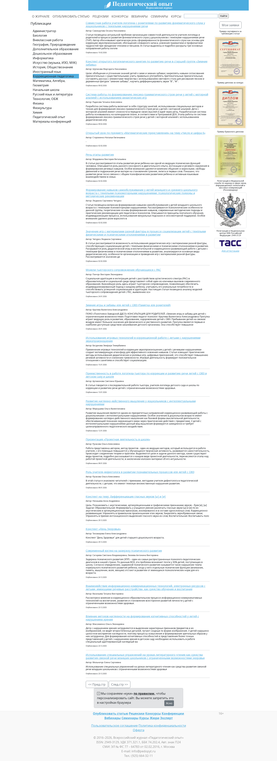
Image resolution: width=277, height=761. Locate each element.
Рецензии (137, 713)
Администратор (44, 31)
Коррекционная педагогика (53, 76)
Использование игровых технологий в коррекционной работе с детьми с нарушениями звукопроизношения (143, 339)
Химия (37, 112)
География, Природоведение (54, 44)
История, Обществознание (53, 67)
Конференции (173, 713)
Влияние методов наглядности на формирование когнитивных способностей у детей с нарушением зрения (142, 617)
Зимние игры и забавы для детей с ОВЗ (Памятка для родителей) (128, 305)
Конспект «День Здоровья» (103, 529)
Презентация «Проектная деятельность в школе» (118, 439)
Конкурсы (153, 713)
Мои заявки (230, 25)
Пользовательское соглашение (114, 725)
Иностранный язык (47, 72)
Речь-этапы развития (100, 154)
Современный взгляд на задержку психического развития (124, 550)
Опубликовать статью (110, 713)
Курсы (144, 718)
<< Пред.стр (97, 684)
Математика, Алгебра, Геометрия (49, 83)
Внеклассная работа (48, 40)
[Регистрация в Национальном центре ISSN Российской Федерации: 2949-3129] (230, 243)
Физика (38, 103)
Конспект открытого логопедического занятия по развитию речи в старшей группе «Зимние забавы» (146, 63)
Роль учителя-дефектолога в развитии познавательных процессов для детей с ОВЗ (140, 472)
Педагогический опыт (49, 117)
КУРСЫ (176, 16)
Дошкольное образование (52, 53)
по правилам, (144, 693)
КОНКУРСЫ (120, 16)
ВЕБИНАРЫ (139, 16)
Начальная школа (46, 90)
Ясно (169, 703)
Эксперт (166, 718)
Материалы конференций (52, 121)
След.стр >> (119, 684)
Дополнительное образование (56, 49)
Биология (40, 35)
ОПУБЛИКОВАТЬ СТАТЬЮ (71, 16)
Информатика (43, 58)
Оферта (138, 730)
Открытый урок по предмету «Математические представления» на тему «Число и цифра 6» (145, 133)
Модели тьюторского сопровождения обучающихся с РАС (123, 270)
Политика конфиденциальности (162, 725)
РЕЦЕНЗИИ (101, 16)
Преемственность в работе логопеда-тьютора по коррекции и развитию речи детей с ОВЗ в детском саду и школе (146, 375)
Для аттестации (230, 251)
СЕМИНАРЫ (159, 16)
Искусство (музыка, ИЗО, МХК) (55, 63)
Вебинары (112, 718)
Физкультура (42, 108)
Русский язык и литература (53, 94)
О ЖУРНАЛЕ (41, 16)
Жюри (154, 718)
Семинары (130, 718)
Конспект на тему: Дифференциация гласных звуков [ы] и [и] (126, 496)
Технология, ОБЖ (45, 99)
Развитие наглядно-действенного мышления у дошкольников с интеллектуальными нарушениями (141, 402)
